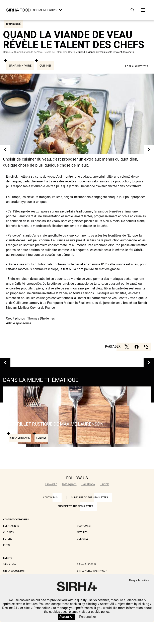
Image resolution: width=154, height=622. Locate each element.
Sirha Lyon (9, 564)
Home (6, 52)
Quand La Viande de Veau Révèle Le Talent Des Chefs (44, 52)
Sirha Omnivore (19, 65)
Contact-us (50, 497)
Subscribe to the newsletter (89, 497)
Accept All (66, 617)
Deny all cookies (139, 580)
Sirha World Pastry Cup (92, 570)
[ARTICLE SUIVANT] (149, 149)
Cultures (82, 538)
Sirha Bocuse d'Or (14, 570)
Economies (83, 526)
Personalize (87, 617)
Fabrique (53, 303)
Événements (11, 526)
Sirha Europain (86, 564)
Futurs (7, 538)
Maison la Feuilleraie (78, 303)
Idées (6, 545)
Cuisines (46, 65)
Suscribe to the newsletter (75, 506)
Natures (82, 532)
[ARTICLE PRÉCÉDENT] (5, 149)
